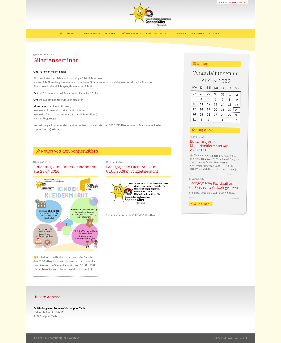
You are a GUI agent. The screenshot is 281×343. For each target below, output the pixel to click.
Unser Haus (92, 33)
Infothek (197, 33)
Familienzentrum (158, 33)
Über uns (73, 33)
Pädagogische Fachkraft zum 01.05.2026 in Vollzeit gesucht (132, 169)
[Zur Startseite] (140, 25)
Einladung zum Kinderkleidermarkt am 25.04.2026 (209, 145)
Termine (181, 33)
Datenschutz (58, 338)
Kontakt (215, 33)
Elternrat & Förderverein (123, 33)
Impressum (40, 338)
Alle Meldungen (200, 204)
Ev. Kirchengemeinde (232, 2)
